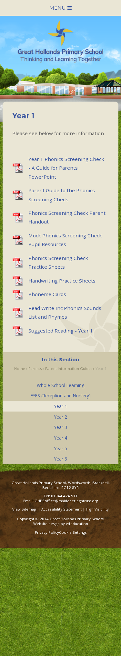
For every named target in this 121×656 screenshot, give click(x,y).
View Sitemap (24, 509)
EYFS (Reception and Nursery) (61, 396)
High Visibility (97, 509)
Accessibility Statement (61, 509)
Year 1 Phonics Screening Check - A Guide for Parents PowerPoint (66, 168)
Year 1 (101, 368)
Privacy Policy (47, 532)
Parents (35, 368)
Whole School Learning (60, 385)
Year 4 (60, 438)
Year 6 (60, 459)
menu (57, 8)
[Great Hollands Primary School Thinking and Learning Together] (61, 43)
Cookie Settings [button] (72, 532)
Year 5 (60, 448)
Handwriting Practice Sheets (62, 280)
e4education (77, 523)
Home (19, 368)
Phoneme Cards (47, 294)
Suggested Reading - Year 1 (60, 330)
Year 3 (60, 427)
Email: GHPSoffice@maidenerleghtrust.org (60, 500)
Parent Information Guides (68, 368)
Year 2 (60, 417)
